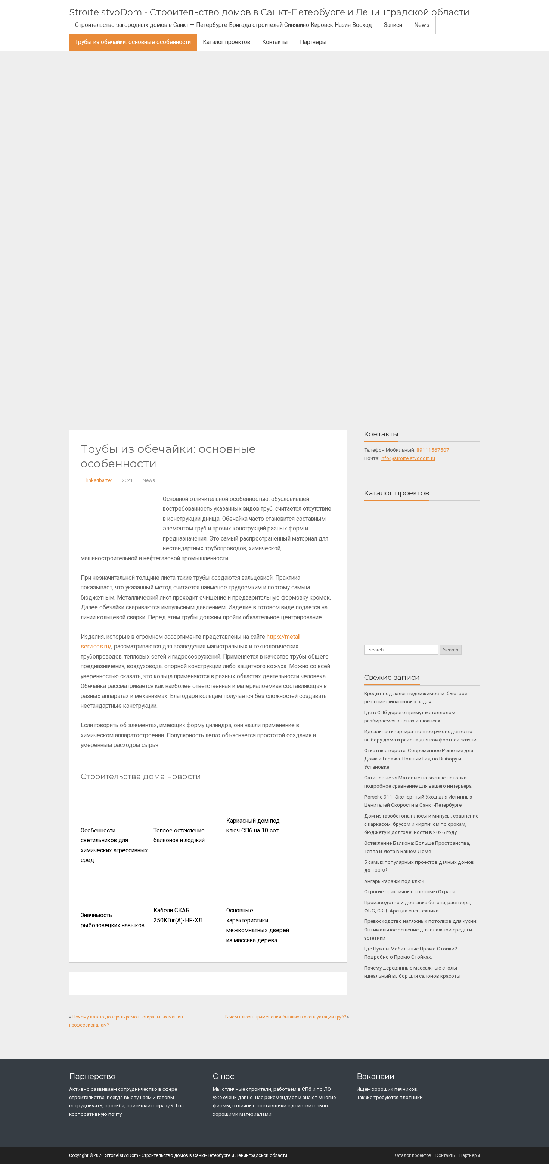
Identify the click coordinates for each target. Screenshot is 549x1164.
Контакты (275, 42)
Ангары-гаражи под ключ (394, 881)
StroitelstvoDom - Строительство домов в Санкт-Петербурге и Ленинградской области (269, 12)
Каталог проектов (226, 42)
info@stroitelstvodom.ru (408, 458)
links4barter (99, 480)
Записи (393, 25)
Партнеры (313, 42)
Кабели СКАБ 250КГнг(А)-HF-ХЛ (177, 915)
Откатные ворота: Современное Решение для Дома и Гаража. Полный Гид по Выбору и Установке (418, 758)
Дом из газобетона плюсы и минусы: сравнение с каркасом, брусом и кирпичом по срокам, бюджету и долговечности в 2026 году (421, 824)
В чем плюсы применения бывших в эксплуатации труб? (285, 1017)
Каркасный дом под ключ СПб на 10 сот (253, 826)
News (421, 25)
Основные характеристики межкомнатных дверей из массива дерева (257, 925)
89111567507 (432, 450)
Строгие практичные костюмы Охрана (409, 891)
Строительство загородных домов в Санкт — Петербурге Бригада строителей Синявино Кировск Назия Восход (223, 25)
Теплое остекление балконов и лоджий (179, 835)
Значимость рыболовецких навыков (113, 920)
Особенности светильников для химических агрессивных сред (114, 845)
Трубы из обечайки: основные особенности (133, 42)
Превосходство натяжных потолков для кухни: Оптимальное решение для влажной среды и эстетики (420, 929)
